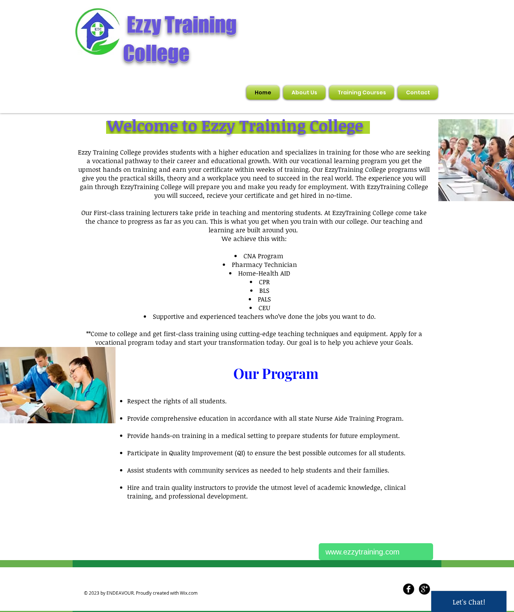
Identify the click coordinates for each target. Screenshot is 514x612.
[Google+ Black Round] (424, 589)
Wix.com (189, 593)
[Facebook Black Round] (408, 589)
